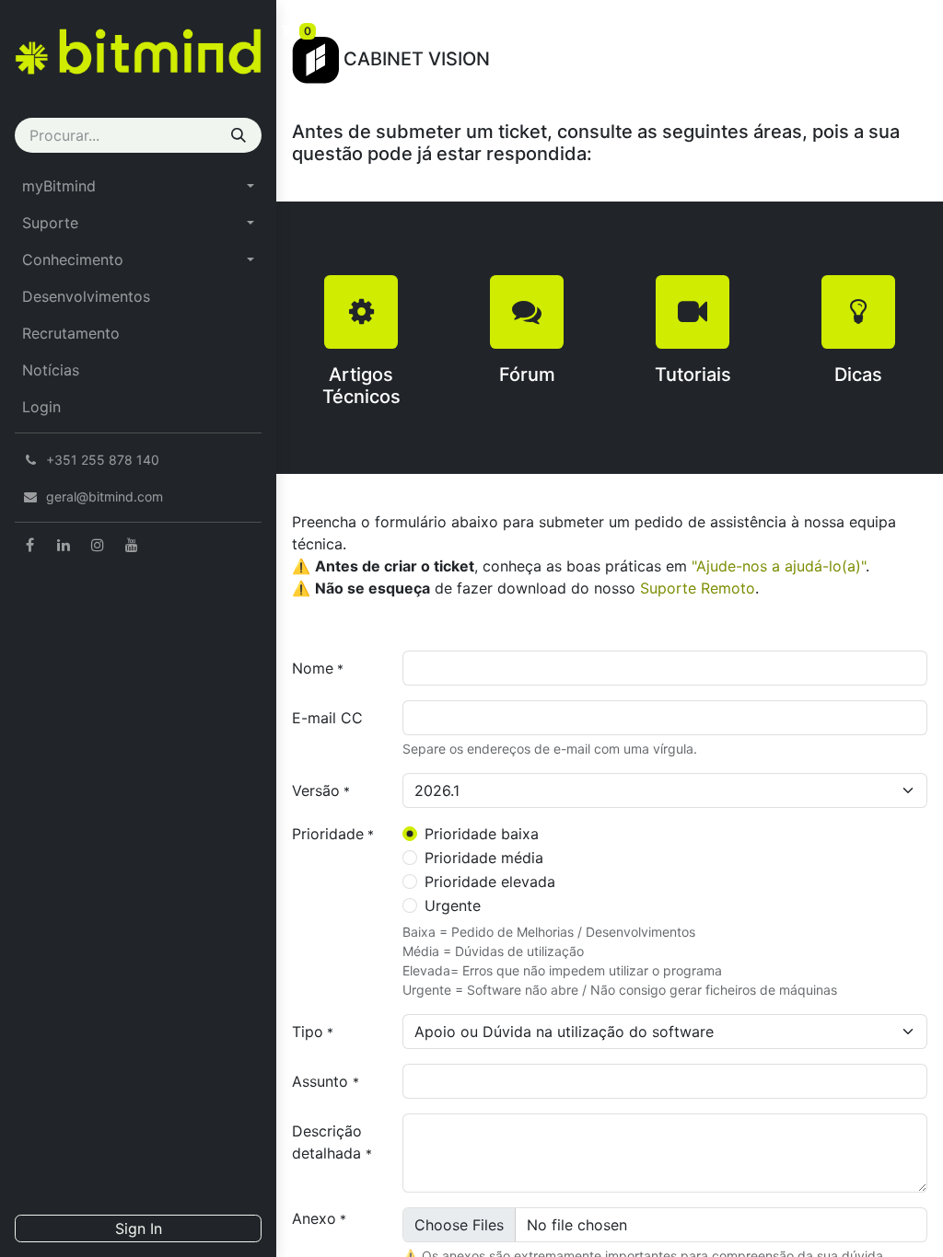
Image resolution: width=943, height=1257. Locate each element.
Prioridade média (484, 857)
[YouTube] (131, 544)
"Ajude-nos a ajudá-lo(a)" (779, 566)
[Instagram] (97, 544)
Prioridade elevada (490, 881)
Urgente (453, 905)
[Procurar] (238, 135)
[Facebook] (29, 544)
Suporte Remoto (697, 588)
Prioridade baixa (482, 834)
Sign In (138, 1228)
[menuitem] (138, 185)
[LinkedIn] (63, 544)
